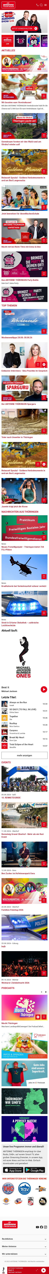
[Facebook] (41, 1227)
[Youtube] (37, 1227)
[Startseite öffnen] (8, 5)
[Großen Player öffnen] (37, 1270)
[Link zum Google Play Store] (34, 1170)
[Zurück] (41, 992)
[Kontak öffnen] (37, 5)
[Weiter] (45, 992)
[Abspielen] (43, 1270)
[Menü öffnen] (45, 5)
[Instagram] (45, 1227)
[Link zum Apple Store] (13, 1170)
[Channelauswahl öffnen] (41, 5)
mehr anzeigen (24, 755)
